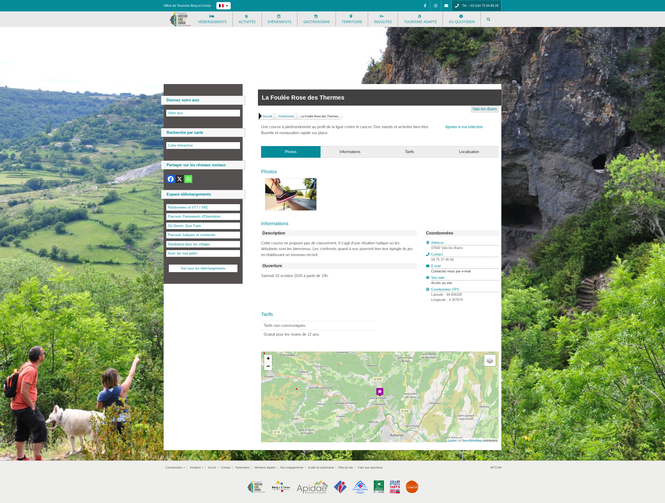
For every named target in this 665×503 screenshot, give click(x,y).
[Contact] (446, 6)
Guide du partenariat (321, 467)
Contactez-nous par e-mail (451, 268)
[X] (179, 179)
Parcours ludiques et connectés (192, 235)
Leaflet (452, 440)
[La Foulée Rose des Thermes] (290, 181)
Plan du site (345, 467)
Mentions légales (265, 467)
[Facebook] (425, 6)
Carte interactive (180, 145)
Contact (226, 467)
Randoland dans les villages (189, 244)
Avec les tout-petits (182, 253)
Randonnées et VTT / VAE (188, 207)
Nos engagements (291, 467)
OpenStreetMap (472, 440)
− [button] (268, 366)
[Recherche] (488, 19)
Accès (212, 467)
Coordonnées (175, 467)
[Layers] (490, 360)
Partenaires (242, 467)
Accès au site (441, 283)
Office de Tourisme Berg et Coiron (187, 6)
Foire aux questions (370, 467)
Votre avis (175, 113)
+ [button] (268, 358)
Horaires (196, 467)
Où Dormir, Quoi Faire (184, 226)
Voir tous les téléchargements (203, 268)
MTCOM (495, 467)
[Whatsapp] (188, 179)
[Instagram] (435, 6)
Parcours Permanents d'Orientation (194, 216)
